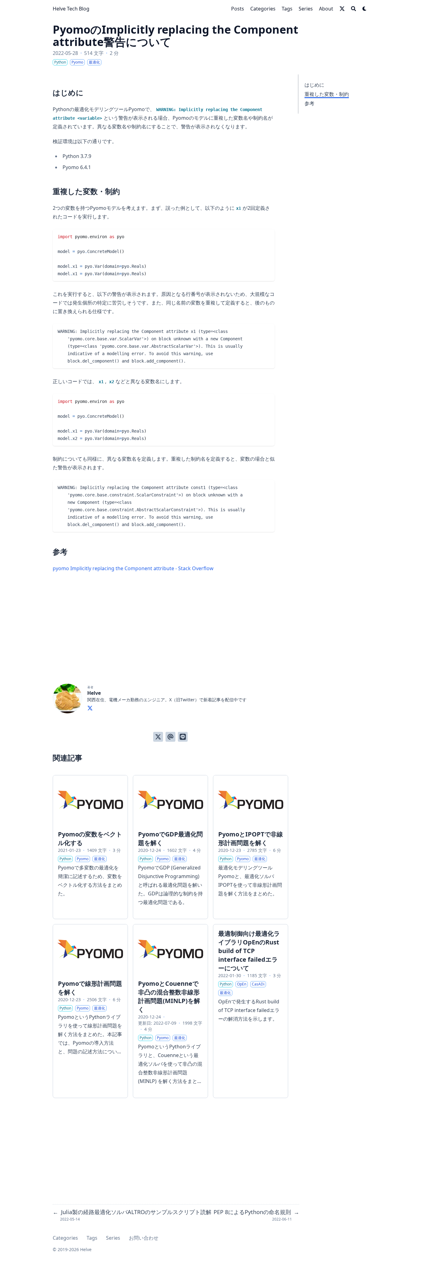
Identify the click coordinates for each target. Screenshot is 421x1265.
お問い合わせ (143, 1237)
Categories (65, 1237)
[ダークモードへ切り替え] (364, 8)
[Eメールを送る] (170, 737)
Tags (92, 1237)
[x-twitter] (342, 8)
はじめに (314, 84)
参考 (309, 103)
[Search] (353, 8)
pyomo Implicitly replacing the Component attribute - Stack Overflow (133, 568)
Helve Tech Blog (71, 8)
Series (113, 1237)
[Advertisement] (170, 640)
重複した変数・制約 (327, 94)
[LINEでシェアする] (183, 737)
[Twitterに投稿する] (158, 737)
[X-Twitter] (90, 707)
